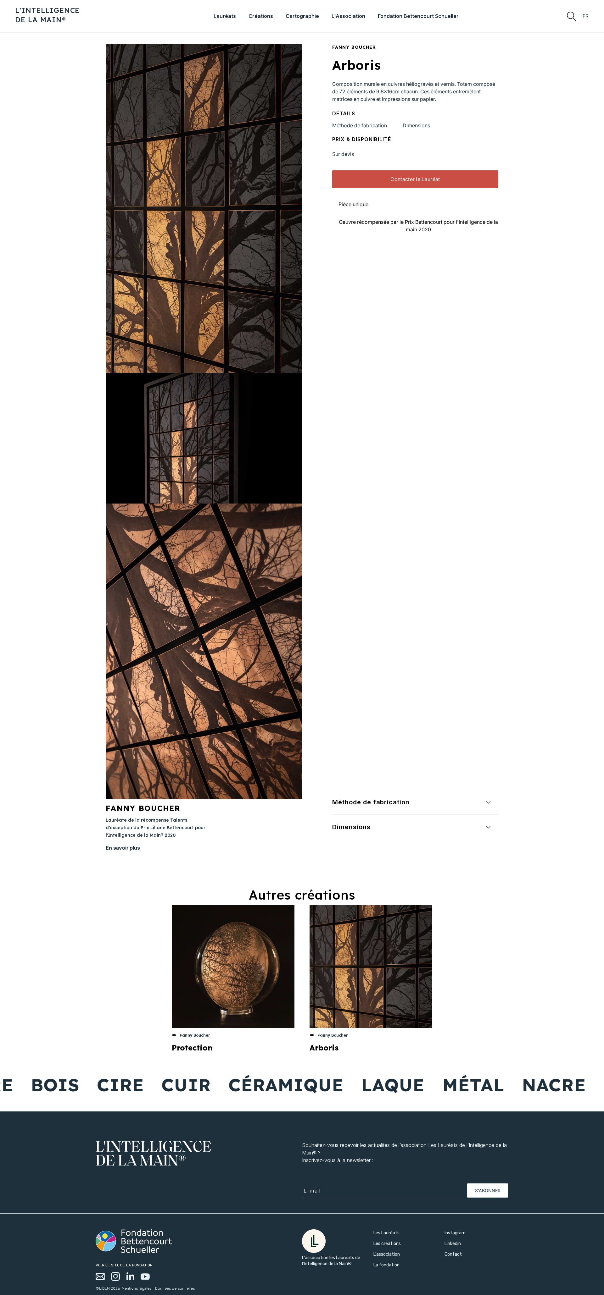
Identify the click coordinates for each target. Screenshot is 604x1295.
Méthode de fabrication (359, 125)
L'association (386, 1254)
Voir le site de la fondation (124, 1265)
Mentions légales (136, 1288)
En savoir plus (123, 848)
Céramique (239, 1085)
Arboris (324, 1047)
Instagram (455, 1233)
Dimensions (416, 125)
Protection (192, 1047)
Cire (73, 1085)
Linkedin (453, 1243)
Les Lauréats (386, 1233)
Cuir (139, 1085)
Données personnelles (175, 1288)
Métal (426, 1085)
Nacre (507, 1085)
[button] (571, 16)
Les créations (387, 1243)
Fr (586, 16)
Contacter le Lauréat (415, 179)
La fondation (386, 1265)
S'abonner (488, 1190)
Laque (346, 1085)
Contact (453, 1254)
